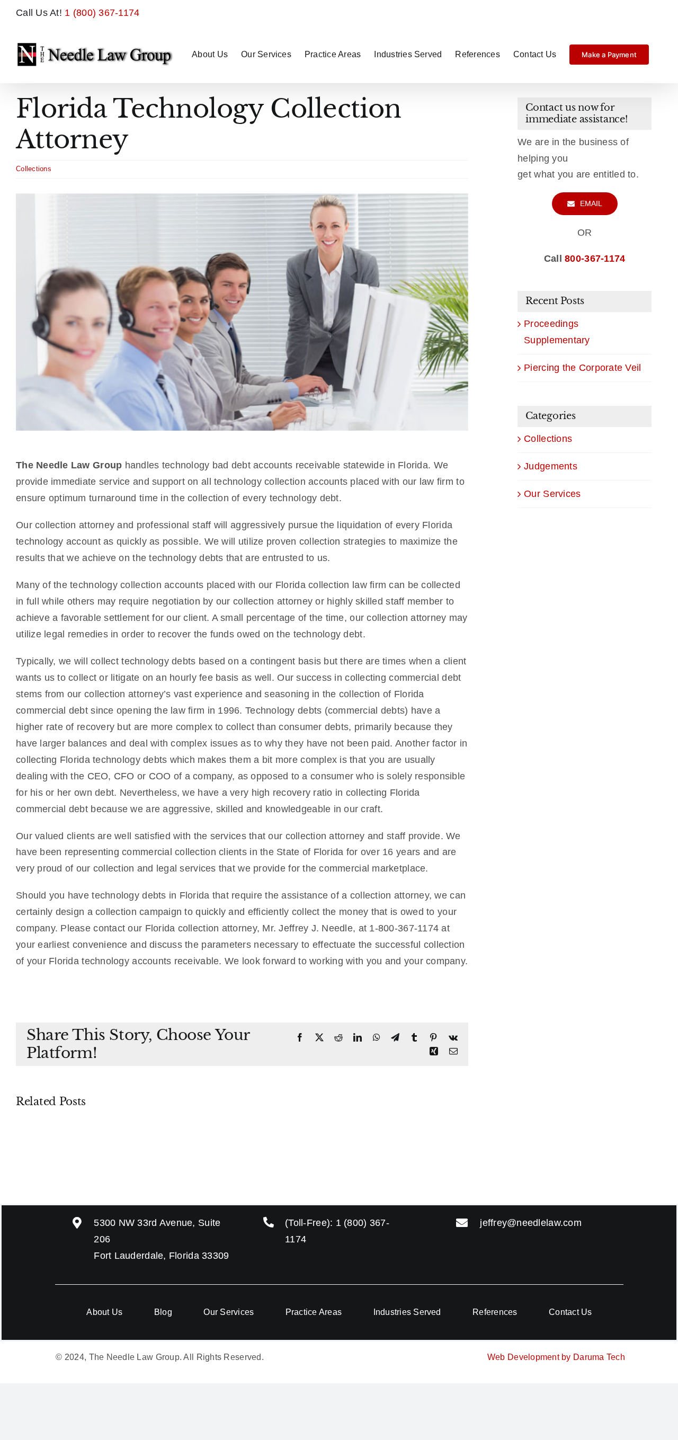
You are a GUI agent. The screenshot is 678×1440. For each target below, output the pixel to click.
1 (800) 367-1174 (102, 12)
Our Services (552, 493)
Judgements (550, 466)
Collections (33, 169)
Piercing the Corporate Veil (582, 367)
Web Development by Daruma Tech (556, 1357)
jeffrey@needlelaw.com (531, 1222)
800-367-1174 (595, 258)
